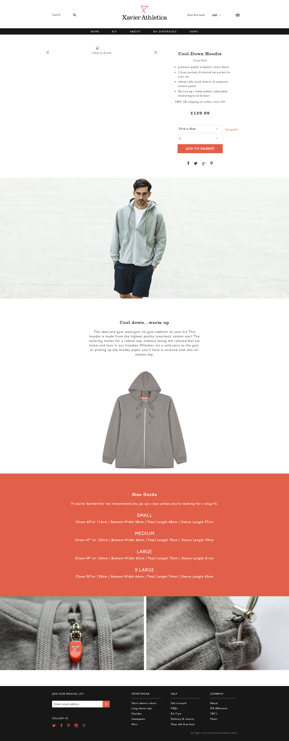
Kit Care (176, 713)
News (213, 719)
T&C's (214, 713)
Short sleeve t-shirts (144, 703)
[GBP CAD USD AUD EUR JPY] (216, 15)
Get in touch (178, 703)
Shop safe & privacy (183, 724)
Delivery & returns (182, 719)
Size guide (231, 129)
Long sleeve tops (142, 708)
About (214, 703)
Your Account (196, 15)
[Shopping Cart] (238, 14)
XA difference (218, 708)
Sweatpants (138, 719)
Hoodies (137, 713)
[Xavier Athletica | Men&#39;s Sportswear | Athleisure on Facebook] (63, 726)
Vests (135, 724)
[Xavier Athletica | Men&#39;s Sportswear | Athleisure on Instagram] (78, 726)
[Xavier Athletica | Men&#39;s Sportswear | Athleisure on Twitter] (56, 726)
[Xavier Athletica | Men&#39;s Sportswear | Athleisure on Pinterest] (70, 726)
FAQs (174, 708)
